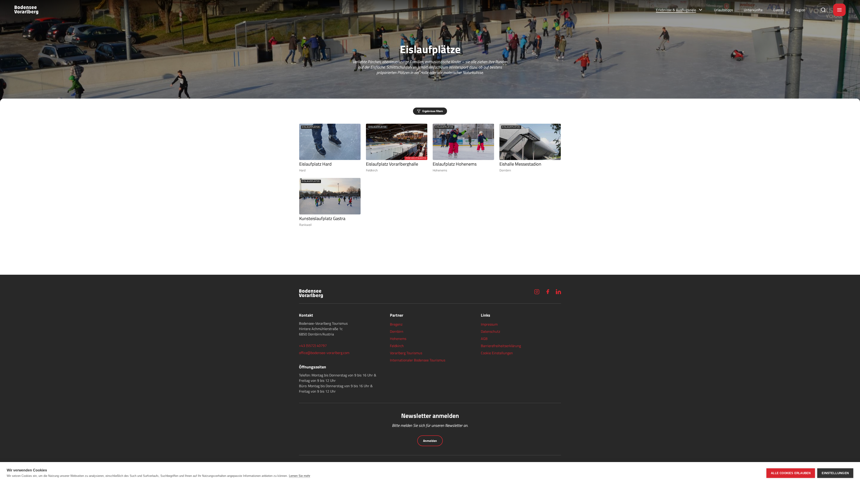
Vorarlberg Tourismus (406, 353)
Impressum (489, 324)
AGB (484, 338)
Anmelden (430, 440)
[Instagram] (537, 291)
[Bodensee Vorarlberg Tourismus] (26, 9)
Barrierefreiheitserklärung (501, 345)
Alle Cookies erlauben (791, 473)
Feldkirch (397, 345)
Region (800, 10)
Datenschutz (490, 331)
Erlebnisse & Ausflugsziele (676, 10)
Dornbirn (396, 331)
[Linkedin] (558, 291)
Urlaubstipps (723, 10)
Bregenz (396, 324)
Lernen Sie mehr (299, 476)
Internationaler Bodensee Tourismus (417, 360)
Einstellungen (835, 473)
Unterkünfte (753, 10)
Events (778, 10)
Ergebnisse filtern (432, 111)
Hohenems (398, 338)
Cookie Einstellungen (497, 353)
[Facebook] (547, 291)
